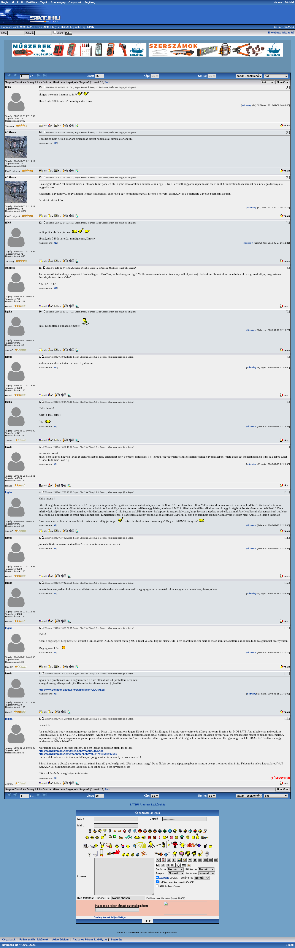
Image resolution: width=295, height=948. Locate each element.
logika (9, 492)
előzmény (246, 105)
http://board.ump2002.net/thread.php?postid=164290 (71, 751)
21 (291, 27)
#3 (54, 694)
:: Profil (18, 2)
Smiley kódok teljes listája (110, 917)
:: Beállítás (30, 2)
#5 (54, 594)
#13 (55, 243)
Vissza (278, 2)
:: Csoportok (73, 2)
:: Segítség (88, 2)
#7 (54, 525)
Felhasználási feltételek (33, 939)
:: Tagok (42, 2)
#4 (54, 653)
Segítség (116, 939)
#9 (54, 426)
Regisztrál (7, 2)
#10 (55, 367)
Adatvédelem (60, 939)
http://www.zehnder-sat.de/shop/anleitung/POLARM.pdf (72, 689)
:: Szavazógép (56, 2)
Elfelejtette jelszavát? (281, 32)
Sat (107, 82)
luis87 (90, 27)
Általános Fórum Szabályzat (90, 939)
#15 (55, 143)
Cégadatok (9, 939)
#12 (55, 288)
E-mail (290, 944)
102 (286, 27)
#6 (54, 548)
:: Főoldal (288, 2)
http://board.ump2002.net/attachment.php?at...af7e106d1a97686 (78, 754)
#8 (54, 464)
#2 (54, 778)
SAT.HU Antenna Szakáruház (147, 804)
